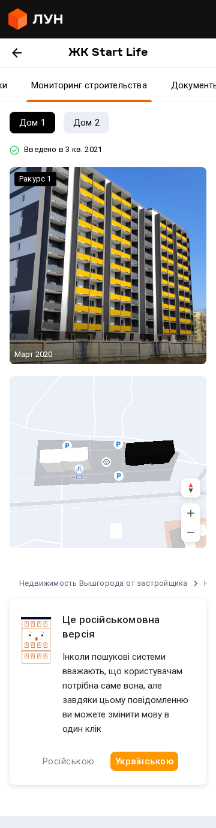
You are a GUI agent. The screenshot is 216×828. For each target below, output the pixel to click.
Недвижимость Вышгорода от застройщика (103, 583)
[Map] (108, 462)
